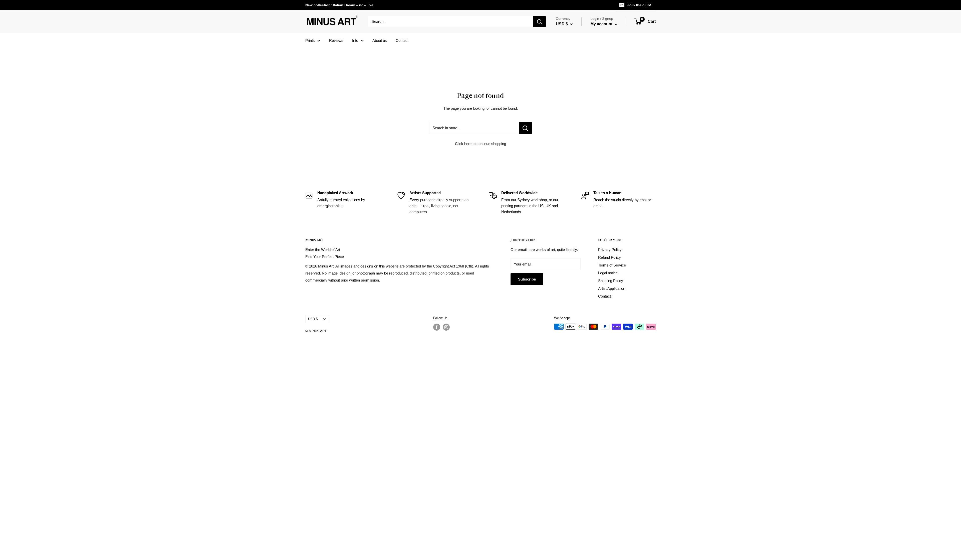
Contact (402, 40)
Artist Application (611, 288)
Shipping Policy (610, 281)
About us (379, 40)
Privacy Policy (610, 249)
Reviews (336, 40)
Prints (310, 40)
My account (601, 24)
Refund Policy (609, 257)
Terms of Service (612, 265)
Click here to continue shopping (480, 144)
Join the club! (639, 5)
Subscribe (527, 279)
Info (355, 40)
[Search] (539, 21)
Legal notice (608, 273)
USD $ (313, 319)
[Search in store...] (525, 128)
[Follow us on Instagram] (446, 327)
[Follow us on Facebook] (436, 327)
